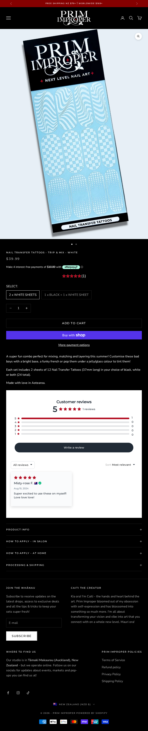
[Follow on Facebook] (8, 693)
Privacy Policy (111, 674)
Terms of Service (113, 660)
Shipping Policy (112, 681)
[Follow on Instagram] (18, 693)
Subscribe (22, 636)
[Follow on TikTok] (28, 693)
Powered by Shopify (92, 713)
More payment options (74, 345)
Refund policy (111, 667)
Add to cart (74, 323)
